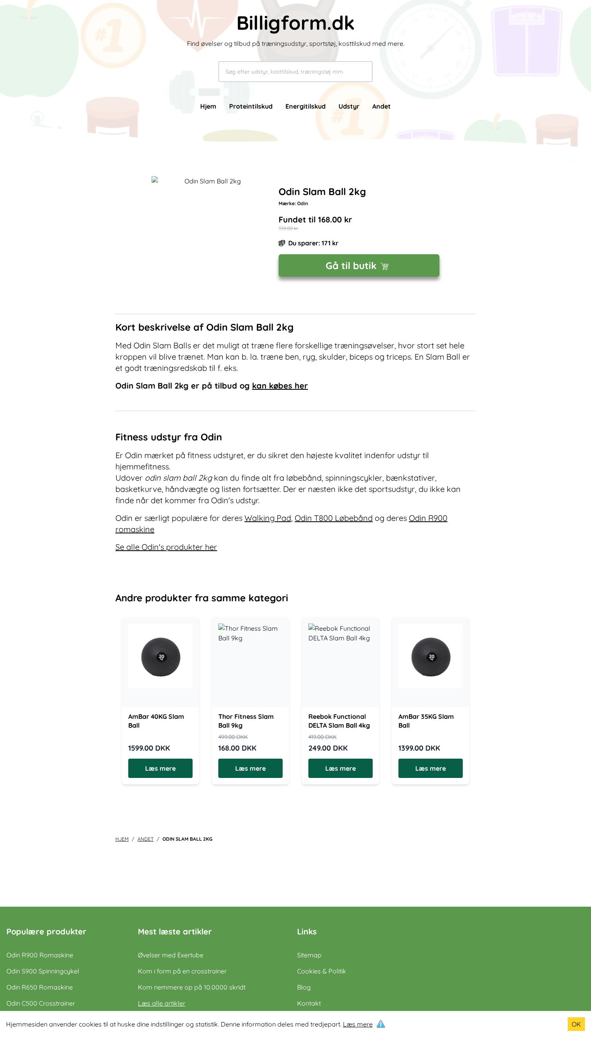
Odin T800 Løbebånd (334, 518)
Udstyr (349, 106)
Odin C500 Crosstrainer (40, 1003)
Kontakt (309, 1003)
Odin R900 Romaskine (39, 955)
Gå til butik (351, 265)
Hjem (208, 106)
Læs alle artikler (161, 1003)
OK (576, 1024)
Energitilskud (305, 106)
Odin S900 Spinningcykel (42, 971)
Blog (304, 987)
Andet (381, 106)
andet (145, 839)
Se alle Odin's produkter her (166, 547)
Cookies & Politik (321, 971)
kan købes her (280, 386)
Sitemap (309, 955)
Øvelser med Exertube (170, 955)
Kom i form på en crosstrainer (182, 971)
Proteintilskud (251, 106)
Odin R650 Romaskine (39, 987)
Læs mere (358, 1024)
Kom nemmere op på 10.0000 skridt (192, 987)
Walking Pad (267, 518)
